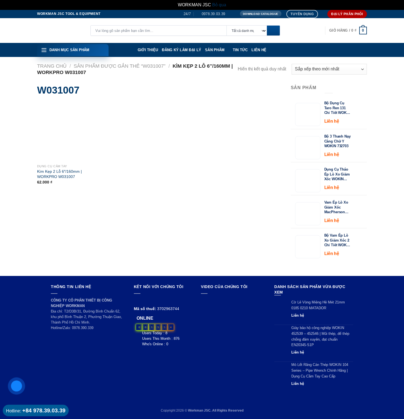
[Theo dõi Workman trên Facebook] (137, 300)
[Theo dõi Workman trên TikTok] (149, 300)
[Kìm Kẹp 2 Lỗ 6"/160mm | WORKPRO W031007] (45, 132)
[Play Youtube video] (232, 315)
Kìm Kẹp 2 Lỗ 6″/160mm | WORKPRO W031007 (59, 174)
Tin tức (240, 50)
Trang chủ (52, 66)
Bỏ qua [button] (219, 4)
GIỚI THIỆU (148, 50)
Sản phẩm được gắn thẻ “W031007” (119, 66)
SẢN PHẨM (215, 50)
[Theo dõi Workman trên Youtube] (143, 300)
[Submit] (273, 31)
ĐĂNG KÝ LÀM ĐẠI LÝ (181, 50)
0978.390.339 (82, 328)
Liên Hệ (258, 50)
